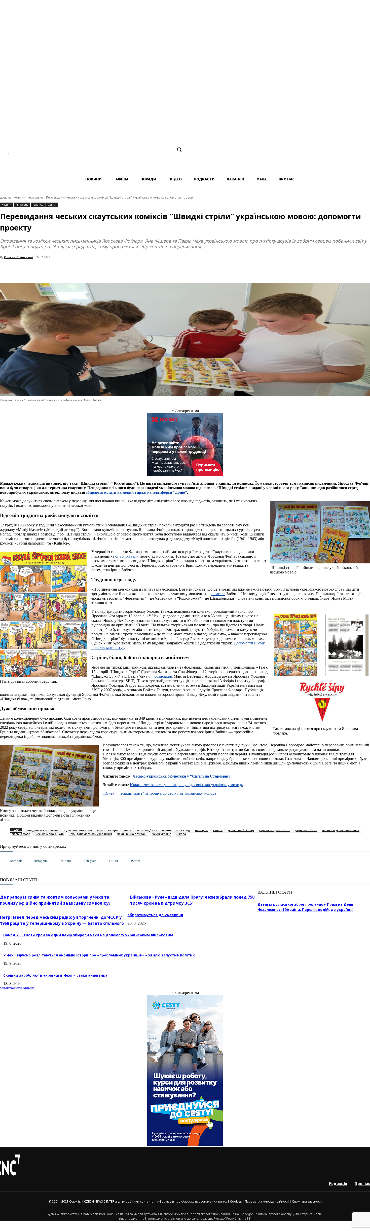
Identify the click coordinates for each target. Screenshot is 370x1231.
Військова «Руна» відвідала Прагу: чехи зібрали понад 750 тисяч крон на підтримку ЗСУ (192, 900)
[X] (168, 149)
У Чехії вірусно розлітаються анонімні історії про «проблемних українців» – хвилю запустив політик (99, 955)
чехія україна (161, 834)
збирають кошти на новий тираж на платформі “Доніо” (136, 492)
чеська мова (21, 834)
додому (5, 197)
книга (128, 830)
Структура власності (307, 1201)
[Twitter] (125, 861)
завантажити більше (17, 988)
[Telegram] (149, 149)
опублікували (127, 556)
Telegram (90, 861)
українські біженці (241, 830)
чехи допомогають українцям (90, 834)
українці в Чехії (306, 830)
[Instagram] (140, 149)
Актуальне (36, 197)
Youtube (65, 861)
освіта (166, 830)
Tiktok (113, 861)
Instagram (41, 861)
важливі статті (274, 892)
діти (100, 830)
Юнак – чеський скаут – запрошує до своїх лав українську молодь (186, 785)
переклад (183, 830)
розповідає (163, 676)
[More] (108, 270)
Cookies (236, 1201)
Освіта (52, 204)
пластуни (201, 830)
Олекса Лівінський (18, 257)
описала (218, 594)
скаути (218, 830)
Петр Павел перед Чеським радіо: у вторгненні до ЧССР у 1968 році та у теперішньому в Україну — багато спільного (62, 920)
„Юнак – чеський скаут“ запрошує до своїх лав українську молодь (159, 793)
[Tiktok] (103, 861)
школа (181, 834)
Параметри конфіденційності (267, 1201)
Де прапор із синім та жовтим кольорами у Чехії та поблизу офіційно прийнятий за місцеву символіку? (55, 900)
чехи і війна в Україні (132, 834)
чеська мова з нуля (49, 834)
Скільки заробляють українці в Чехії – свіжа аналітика (55, 975)
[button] (179, 149)
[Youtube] (54, 861)
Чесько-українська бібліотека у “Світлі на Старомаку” (182, 776)
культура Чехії (147, 830)
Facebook (15, 861)
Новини (20, 197)
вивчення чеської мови (42, 830)
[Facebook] (131, 149)
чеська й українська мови (340, 830)
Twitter (135, 861)
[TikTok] (159, 149)
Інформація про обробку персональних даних (192, 1201)
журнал (113, 830)
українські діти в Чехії (274, 830)
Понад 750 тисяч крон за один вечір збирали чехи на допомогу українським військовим (88, 935)
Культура (38, 204)
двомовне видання (78, 830)
